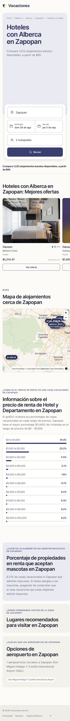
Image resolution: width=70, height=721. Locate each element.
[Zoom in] (65, 312)
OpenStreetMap (57, 368)
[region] (36, 340)
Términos (19, 716)
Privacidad (7, 716)
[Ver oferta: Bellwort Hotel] (31, 220)
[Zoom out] (65, 317)
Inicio (9, 18)
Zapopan (39, 18)
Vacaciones (18, 6)
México (18, 18)
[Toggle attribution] (66, 369)
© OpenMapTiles (32, 368)
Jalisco (28, 18)
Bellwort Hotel (10, 250)
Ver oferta (31, 267)
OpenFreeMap (18, 368)
